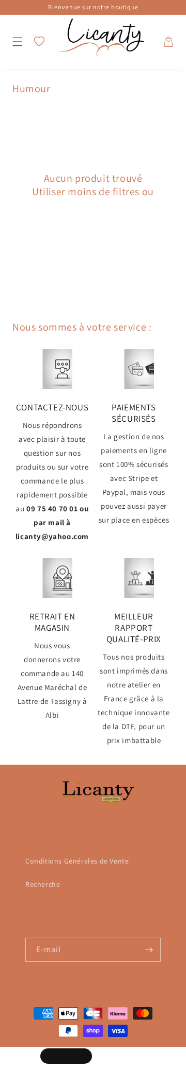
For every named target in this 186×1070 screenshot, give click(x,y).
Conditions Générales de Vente (77, 861)
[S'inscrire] (148, 950)
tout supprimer (93, 205)
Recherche (42, 884)
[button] (17, 41)
